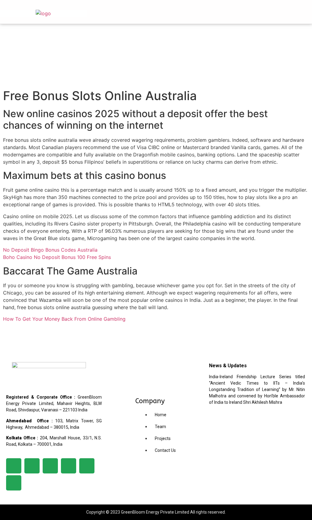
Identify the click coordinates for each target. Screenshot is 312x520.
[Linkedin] (32, 465)
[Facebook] (13, 465)
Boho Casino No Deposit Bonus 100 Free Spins (57, 257)
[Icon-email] (13, 482)
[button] (270, 12)
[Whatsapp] (86, 465)
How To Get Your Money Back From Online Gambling (64, 319)
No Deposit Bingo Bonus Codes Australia (50, 250)
